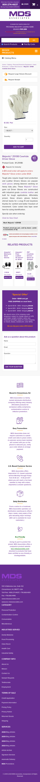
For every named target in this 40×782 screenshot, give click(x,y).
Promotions (8, 764)
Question (7, 353)
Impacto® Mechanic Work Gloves (7, 255)
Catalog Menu (10, 58)
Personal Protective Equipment (22, 65)
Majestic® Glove (31, 186)
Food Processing (8, 639)
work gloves (7, 183)
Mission (4, 669)
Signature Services (8, 754)
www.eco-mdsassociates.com (12, 602)
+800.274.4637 (13, 592)
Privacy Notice (7, 711)
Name (6, 341)
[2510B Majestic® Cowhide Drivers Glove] (20, 103)
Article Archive (7, 750)
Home (4, 65)
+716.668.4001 (25, 592)
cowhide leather (27, 192)
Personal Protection (9, 610)
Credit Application (8, 698)
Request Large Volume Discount (19, 74)
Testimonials (6, 682)
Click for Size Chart (10, 218)
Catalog (9, 65)
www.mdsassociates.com (11, 599)
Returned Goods (8, 716)
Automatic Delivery (8, 759)
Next (36, 266)
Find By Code (29, 44)
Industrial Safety (7, 653)
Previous (4, 266)
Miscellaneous (7, 624)
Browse (8, 51)
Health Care (6, 648)
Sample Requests (8, 678)
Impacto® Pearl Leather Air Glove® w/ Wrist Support (19, 256)
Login (25, 4)
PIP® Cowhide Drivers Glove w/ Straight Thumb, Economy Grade (30, 258)
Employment (6, 687)
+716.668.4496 (10, 595)
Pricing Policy (6, 707)
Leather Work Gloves (16, 67)
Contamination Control (10, 614)
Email (6, 347)
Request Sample (14, 79)
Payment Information (9, 702)
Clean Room (6, 644)
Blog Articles (8, 732)
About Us (5, 664)
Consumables (7, 619)
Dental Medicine (7, 635)
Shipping (5, 721)
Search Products (10, 44)
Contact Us (6, 673)
